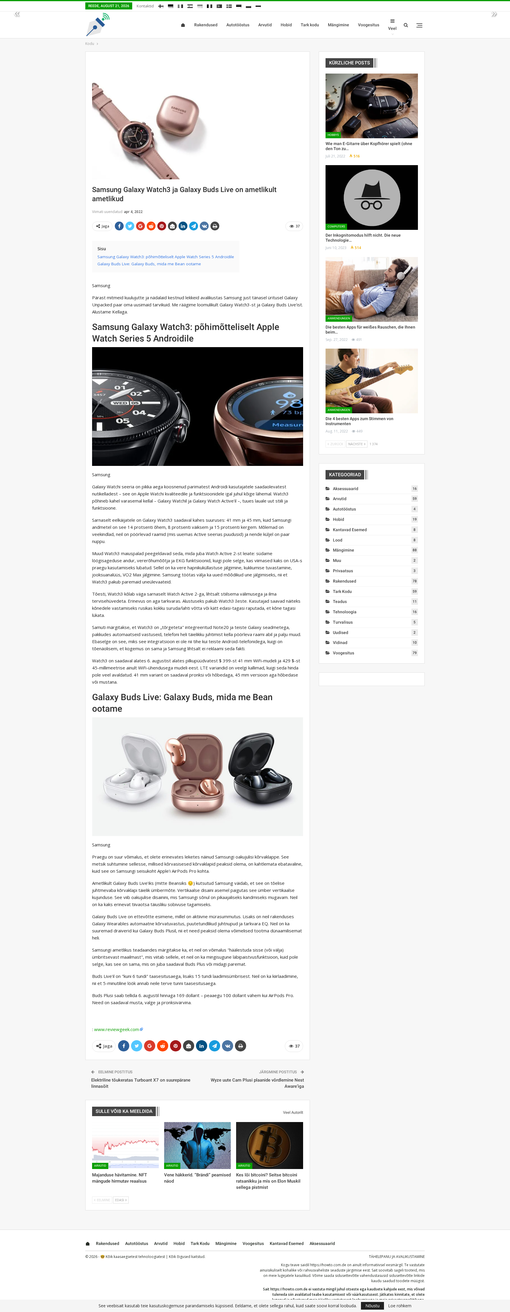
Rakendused (206, 24)
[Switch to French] (209, 5)
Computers (336, 226)
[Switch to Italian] (180, 5)
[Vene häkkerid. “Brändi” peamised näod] (197, 1145)
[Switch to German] (170, 5)
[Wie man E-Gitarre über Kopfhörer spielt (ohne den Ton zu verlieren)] (372, 106)
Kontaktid (145, 6)
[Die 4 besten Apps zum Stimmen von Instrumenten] (372, 381)
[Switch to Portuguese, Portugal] (219, 5)
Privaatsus (343, 570)
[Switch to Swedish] (229, 5)
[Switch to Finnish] (161, 5)
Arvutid (265, 24)
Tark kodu (310, 24)
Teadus (340, 601)
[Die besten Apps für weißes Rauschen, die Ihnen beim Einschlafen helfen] (372, 289)
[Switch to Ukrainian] (199, 5)
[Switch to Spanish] (190, 5)
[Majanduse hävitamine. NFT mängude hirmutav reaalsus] (125, 1145)
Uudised (340, 632)
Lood (337, 540)
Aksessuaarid (345, 488)
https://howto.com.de (328, 1264)
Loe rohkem (399, 1306)
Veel (392, 28)
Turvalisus (343, 622)
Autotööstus (237, 24)
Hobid (286, 24)
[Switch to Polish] (248, 5)
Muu (337, 560)
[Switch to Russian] (258, 5)
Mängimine (338, 24)
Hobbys (333, 134)
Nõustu (372, 1305)
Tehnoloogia (345, 611)
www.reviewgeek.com (116, 1029)
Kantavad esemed (350, 529)
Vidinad (340, 642)
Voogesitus (368, 24)
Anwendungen (339, 318)
